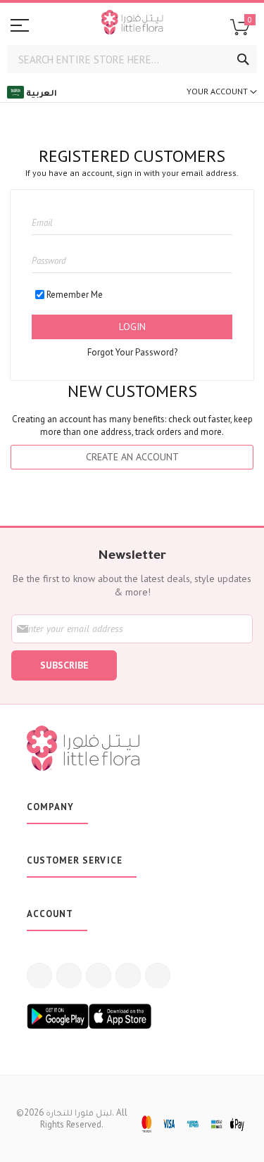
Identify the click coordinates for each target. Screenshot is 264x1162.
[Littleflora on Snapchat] (157, 975)
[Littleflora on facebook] (39, 975)
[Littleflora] (132, 24)
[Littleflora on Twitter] (69, 975)
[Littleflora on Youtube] (128, 975)
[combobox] (132, 59)
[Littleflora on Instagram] (98, 975)
